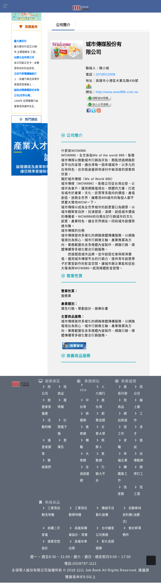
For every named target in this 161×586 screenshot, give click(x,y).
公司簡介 (63, 25)
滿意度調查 (46, 447)
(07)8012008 (105, 74)
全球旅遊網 (84, 473)
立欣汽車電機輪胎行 (25, 73)
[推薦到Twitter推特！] (93, 110)
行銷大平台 (100, 473)
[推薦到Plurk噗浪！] (98, 110)
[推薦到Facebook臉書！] (88, 110)
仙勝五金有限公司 (24, 57)
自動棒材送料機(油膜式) (132, 514)
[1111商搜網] (80, 7)
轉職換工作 (122, 473)
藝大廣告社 (20, 41)
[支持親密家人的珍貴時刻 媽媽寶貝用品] (26, 14)
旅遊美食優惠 (46, 406)
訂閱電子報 (62, 427)
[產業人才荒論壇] (38, 149)
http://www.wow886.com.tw (117, 92)
